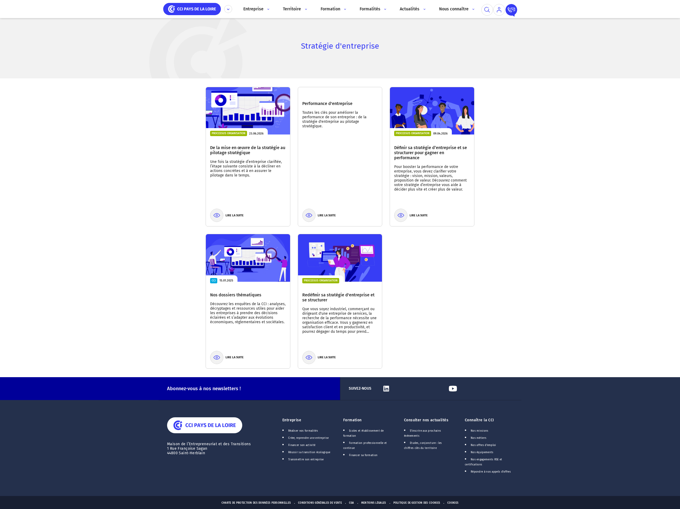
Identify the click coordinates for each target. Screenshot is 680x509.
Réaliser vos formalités (303, 430)
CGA (351, 502)
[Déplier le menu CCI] (228, 9)
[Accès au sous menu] (267, 9)
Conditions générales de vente (320, 502)
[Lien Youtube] (480, 388)
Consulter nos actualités (426, 420)
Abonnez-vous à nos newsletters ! (204, 389)
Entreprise (291, 420)
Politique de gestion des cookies (416, 502)
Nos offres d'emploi (483, 445)
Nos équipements (482, 452)
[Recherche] (487, 10)
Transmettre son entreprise (306, 459)
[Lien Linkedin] (413, 388)
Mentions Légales (373, 502)
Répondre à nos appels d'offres (491, 471)
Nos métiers (478, 438)
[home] (192, 8)
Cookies (452, 502)
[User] (499, 10)
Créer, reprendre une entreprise (308, 438)
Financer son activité (301, 445)
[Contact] (511, 10)
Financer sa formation (363, 455)
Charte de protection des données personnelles (256, 502)
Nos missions (479, 430)
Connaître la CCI (479, 420)
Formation (352, 420)
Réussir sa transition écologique (309, 452)
